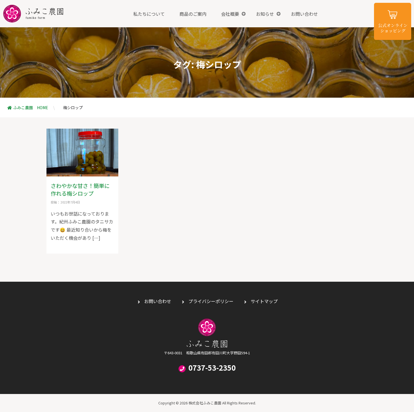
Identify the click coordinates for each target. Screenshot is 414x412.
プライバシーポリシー (210, 301)
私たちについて (149, 13)
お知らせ (265, 13)
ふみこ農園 (33, 14)
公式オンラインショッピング (392, 21)
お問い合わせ (304, 13)
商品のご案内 (192, 13)
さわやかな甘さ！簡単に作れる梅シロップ (80, 189)
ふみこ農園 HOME (30, 107)
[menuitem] (149, 13)
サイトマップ (264, 301)
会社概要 (230, 13)
